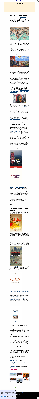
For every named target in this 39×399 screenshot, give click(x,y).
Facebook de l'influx (25, 392)
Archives (23, 395)
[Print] (14, 387)
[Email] (16, 387)
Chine (12, 369)
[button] (15, 390)
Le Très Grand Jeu (16, 266)
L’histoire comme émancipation (13, 366)
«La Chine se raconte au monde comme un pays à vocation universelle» (18, 205)
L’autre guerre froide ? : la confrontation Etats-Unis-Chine (16, 364)
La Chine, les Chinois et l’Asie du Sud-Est (14, 360)
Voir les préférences (13, 396)
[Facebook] (10, 387)
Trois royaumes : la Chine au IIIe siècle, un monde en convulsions (18, 232)
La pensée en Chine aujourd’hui (16, 119)
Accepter (3, 396)
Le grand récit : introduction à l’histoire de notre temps (16, 365)
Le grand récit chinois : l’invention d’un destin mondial (17, 187)
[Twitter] (11, 387)
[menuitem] (11, 13)
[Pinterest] (13, 387)
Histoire (15, 369)
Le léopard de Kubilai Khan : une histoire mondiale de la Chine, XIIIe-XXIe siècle (19, 362)
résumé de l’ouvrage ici (24, 148)
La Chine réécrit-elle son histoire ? (24, 90)
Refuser (8, 396)
